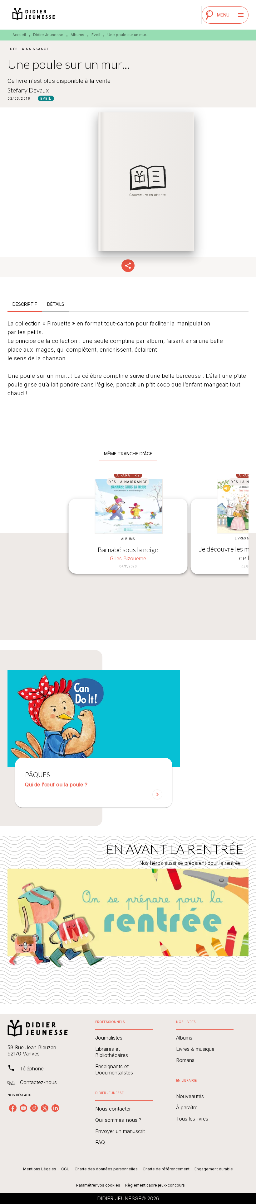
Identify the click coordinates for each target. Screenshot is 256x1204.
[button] (46, 98)
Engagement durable (213, 1169)
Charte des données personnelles (106, 1169)
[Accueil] (33, 15)
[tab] (24, 304)
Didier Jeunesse (48, 34)
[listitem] (12, 1108)
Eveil (95, 34)
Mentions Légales (39, 1169)
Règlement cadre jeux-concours (155, 1185)
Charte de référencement (166, 1169)
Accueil (19, 34)
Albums (77, 34)
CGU (65, 1169)
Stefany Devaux (28, 90)
